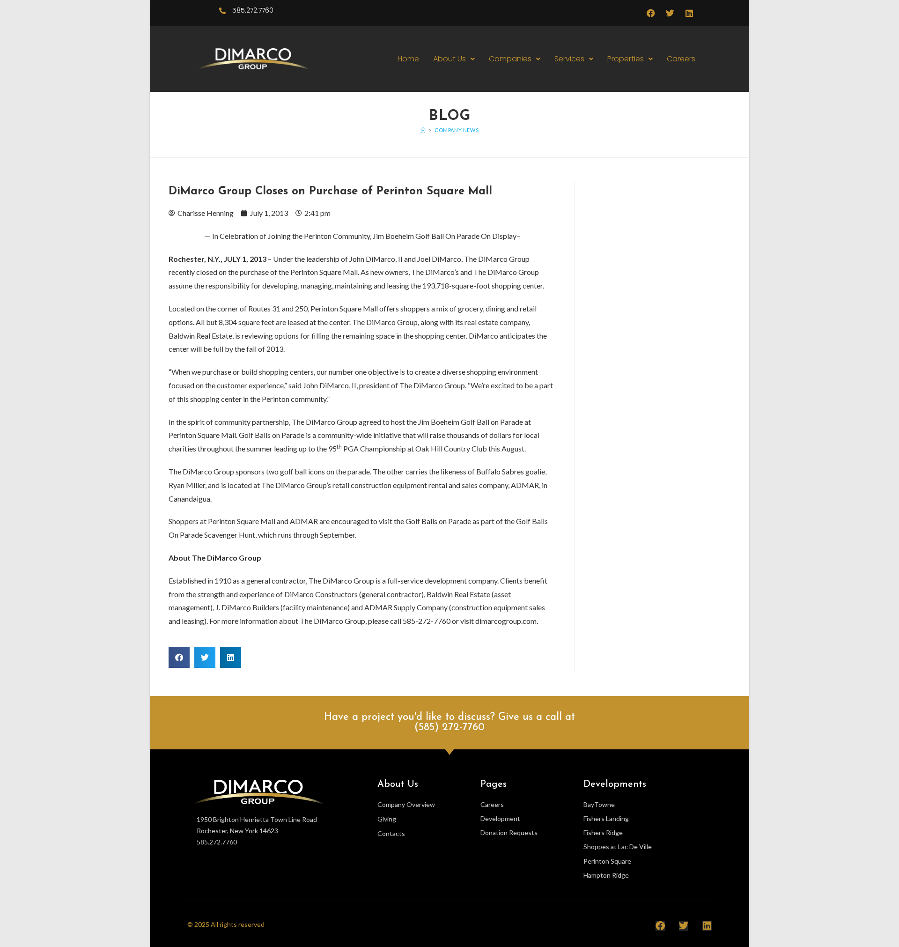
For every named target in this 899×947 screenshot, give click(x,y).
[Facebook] (650, 13)
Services (569, 58)
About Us (449, 58)
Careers (681, 58)
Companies (510, 58)
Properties (625, 58)
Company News (457, 130)
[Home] (423, 130)
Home (408, 58)
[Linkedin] (689, 13)
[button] (454, 59)
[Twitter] (670, 13)
